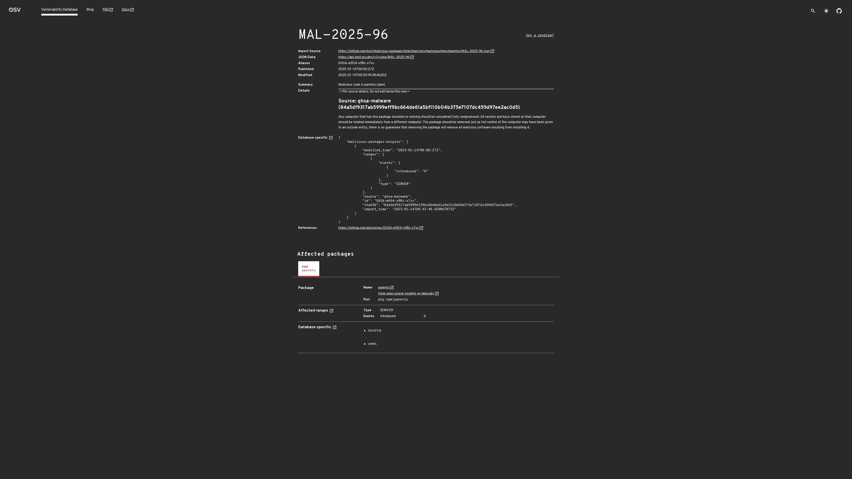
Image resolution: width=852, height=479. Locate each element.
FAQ (106, 10)
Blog (90, 10)
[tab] (308, 269)
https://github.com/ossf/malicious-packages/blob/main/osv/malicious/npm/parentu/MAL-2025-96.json (414, 51)
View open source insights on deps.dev (406, 294)
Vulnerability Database (59, 10)
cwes (372, 344)
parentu (383, 288)
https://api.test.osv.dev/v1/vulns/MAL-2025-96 (374, 57)
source (374, 330)
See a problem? (540, 35)
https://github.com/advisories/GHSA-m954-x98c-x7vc (378, 228)
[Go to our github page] (839, 11)
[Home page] (15, 11)
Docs (126, 10)
